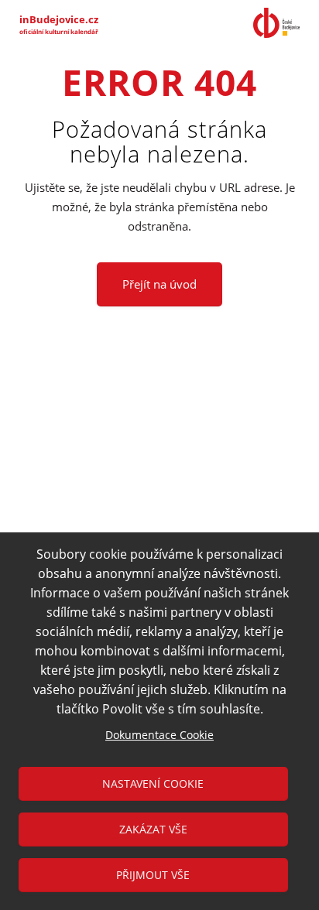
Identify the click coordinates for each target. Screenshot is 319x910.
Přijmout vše (153, 874)
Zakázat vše (153, 829)
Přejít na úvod (159, 284)
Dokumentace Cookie (159, 734)
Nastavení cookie (153, 783)
